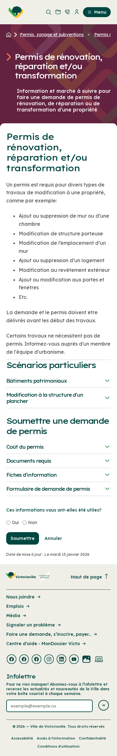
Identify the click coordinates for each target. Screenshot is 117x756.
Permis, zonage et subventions (52, 34)
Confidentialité (92, 738)
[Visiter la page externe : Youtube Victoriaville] (74, 660)
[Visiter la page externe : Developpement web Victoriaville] (99, 660)
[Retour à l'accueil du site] (10, 34)
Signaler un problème (30, 625)
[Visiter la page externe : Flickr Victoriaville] (86, 660)
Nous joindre (20, 597)
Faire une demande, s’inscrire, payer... (48, 634)
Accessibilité (22, 738)
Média (13, 615)
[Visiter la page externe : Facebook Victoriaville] (11, 660)
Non (32, 522)
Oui (15, 522)
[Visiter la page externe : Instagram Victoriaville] (49, 660)
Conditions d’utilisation (58, 746)
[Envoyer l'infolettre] (103, 706)
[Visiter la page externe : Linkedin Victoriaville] (61, 660)
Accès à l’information (56, 738)
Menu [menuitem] (100, 12)
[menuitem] (14, 12)
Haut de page (86, 577)
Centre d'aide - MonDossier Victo (43, 643)
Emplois (15, 606)
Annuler (53, 538)
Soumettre (23, 538)
